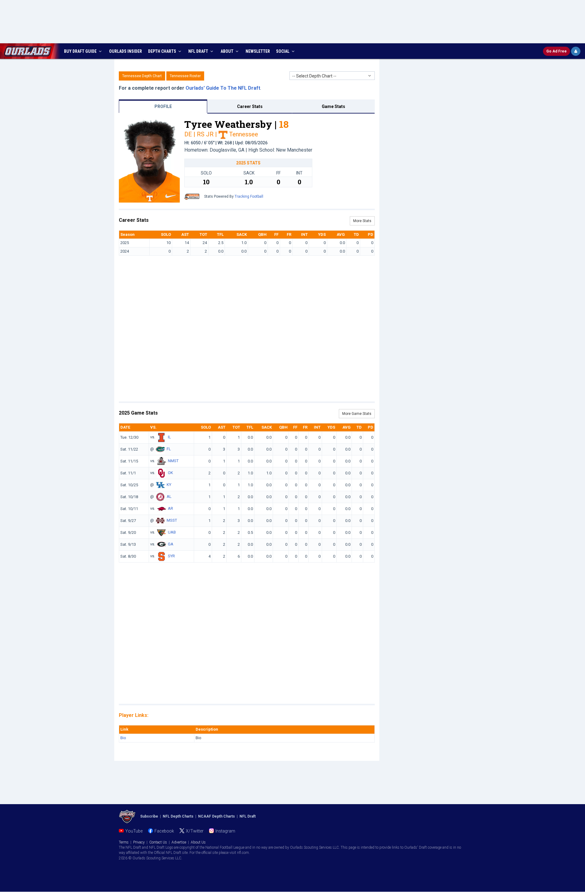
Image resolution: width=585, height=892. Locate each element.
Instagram (225, 831)
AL (169, 497)
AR (170, 508)
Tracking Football (249, 196)
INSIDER (125, 51)
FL (169, 449)
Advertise (179, 842)
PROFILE (163, 106)
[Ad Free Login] (575, 51)
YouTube (134, 831)
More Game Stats (356, 414)
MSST (172, 520)
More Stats (362, 221)
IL (169, 437)
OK (170, 473)
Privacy (139, 842)
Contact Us (158, 842)
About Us (198, 842)
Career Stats (250, 106)
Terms (124, 842)
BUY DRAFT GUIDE (81, 51)
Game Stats (333, 106)
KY (169, 485)
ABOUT (227, 51)
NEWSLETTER (258, 51)
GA (170, 544)
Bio (123, 738)
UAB (172, 532)
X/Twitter (195, 831)
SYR (171, 556)
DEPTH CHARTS (162, 51)
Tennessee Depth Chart (142, 76)
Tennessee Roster (185, 76)
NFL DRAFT (198, 51)
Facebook (164, 831)
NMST (173, 461)
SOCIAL (283, 51)
